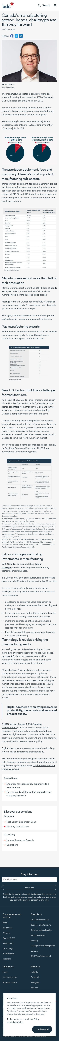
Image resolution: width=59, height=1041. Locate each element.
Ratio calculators (38, 935)
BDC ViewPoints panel (41, 956)
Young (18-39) (9, 938)
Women (6, 933)
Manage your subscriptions (43, 946)
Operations (12, 844)
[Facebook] (11, 36)
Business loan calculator (41, 930)
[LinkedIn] (21, 36)
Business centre (10, 982)
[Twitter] (16, 36)
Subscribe (29, 887)
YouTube (34, 988)
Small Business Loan (40, 920)
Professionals (8, 953)
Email (5, 972)
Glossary (34, 940)
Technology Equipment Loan (21, 821)
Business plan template (41, 925)
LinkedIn (34, 972)
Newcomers (8, 943)
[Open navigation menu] (55, 5)
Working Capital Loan (17, 826)
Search (46, 5)
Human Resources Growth (20, 840)
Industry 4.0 (8, 656)
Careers (34, 951)
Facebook (35, 977)
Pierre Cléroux (8, 84)
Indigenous (7, 928)
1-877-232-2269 (10, 977)
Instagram (35, 982)
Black (5, 922)
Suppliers (7, 959)
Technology (8, 948)
